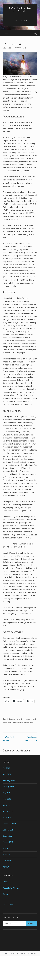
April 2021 (7, 768)
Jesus (5, 722)
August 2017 (8, 842)
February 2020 (9, 780)
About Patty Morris (11, 888)
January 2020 (8, 786)
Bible (16, 719)
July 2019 (6, 792)
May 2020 (7, 774)
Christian (22, 719)
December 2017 (9, 823)
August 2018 (8, 811)
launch (10, 722)
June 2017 (7, 854)
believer (10, 719)
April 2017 (7, 867)
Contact (6, 894)
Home (5, 882)
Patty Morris (20, 48)
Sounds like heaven (20, 9)
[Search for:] (20, 923)
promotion (17, 722)
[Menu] (6, 33)
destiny (29, 719)
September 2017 (9, 836)
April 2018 (7, 817)
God (34, 719)
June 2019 (7, 799)
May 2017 (7, 860)
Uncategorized (27, 722)
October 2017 (8, 830)
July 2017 (6, 848)
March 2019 (8, 805)
